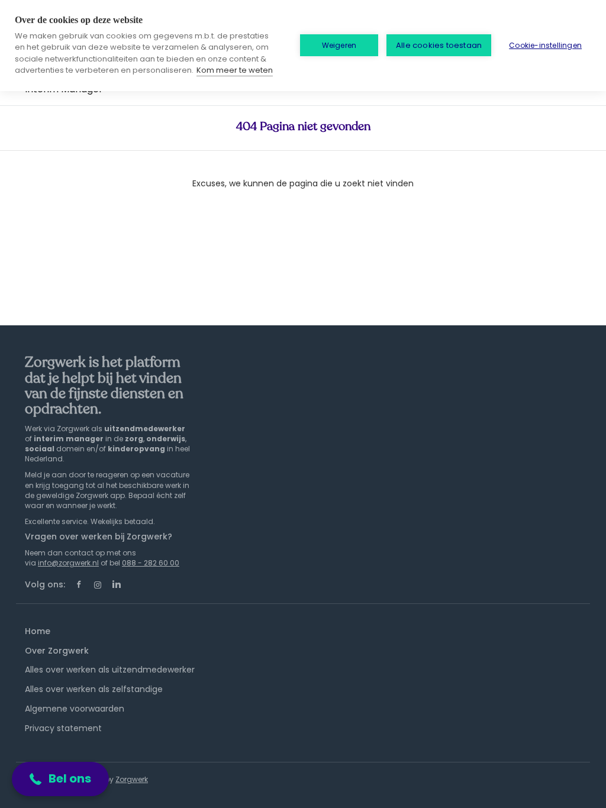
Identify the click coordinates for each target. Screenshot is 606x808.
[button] (60, 779)
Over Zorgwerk (57, 651)
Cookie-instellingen (545, 45)
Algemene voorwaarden (74, 709)
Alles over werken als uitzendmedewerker (110, 670)
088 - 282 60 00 (150, 563)
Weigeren (339, 45)
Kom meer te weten (234, 70)
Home (37, 631)
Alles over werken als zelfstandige (94, 689)
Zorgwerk (131, 779)
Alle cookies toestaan (439, 45)
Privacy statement (63, 728)
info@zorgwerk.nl (68, 563)
